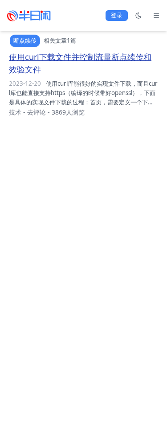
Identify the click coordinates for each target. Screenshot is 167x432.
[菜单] (156, 15)
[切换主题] (138, 15)
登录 (116, 15)
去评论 (36, 112)
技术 (15, 112)
